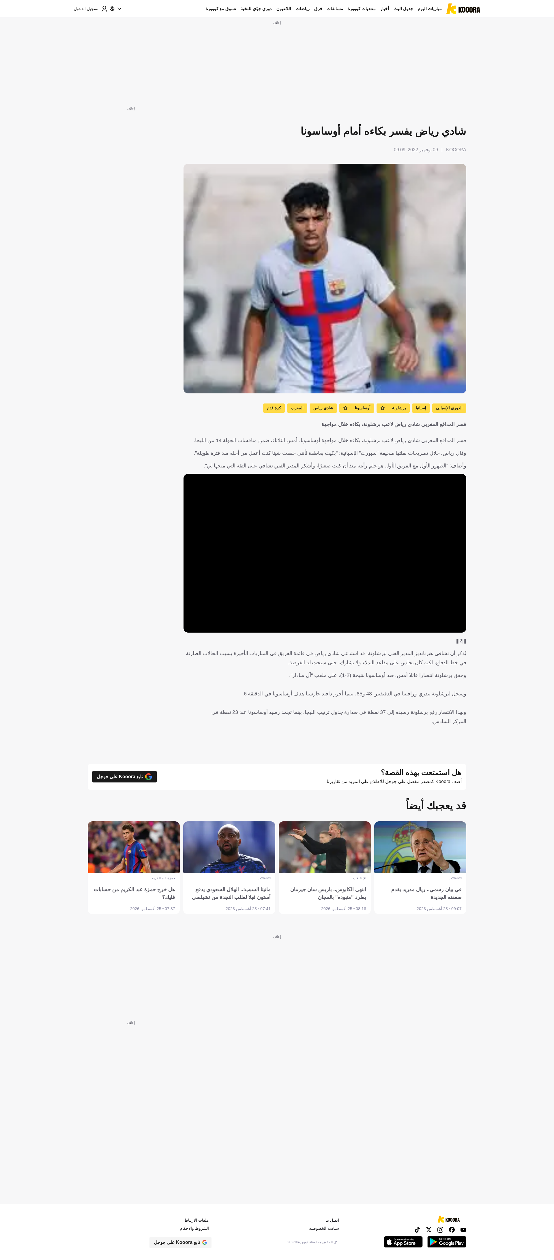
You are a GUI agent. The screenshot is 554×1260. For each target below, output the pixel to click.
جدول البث (403, 8)
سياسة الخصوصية (324, 1228)
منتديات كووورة (362, 8)
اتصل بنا (332, 1220)
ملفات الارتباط (196, 1220)
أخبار (384, 8)
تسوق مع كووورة (221, 8)
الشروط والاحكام (194, 1228)
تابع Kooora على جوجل (120, 776)
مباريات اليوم (430, 8)
